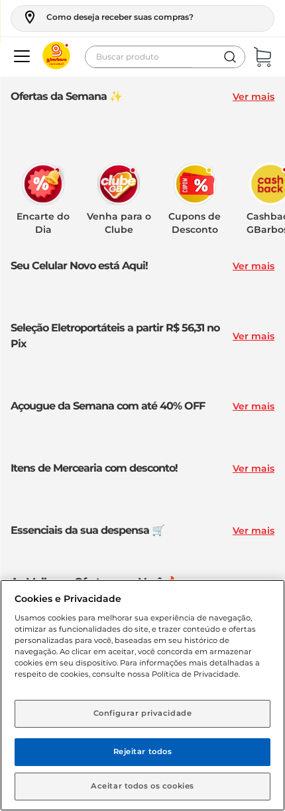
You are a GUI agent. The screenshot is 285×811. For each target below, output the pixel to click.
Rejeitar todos (142, 751)
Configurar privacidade (142, 713)
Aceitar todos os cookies (142, 785)
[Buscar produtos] (230, 56)
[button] (108, 17)
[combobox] (165, 57)
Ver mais (253, 97)
